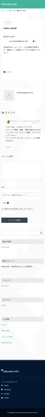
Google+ (7, 394)
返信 (9, 147)
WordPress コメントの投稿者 (19, 121)
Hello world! (5, 247)
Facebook (7, 389)
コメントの (6, 336)
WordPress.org (6, 342)
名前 (2, 187)
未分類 (8, 72)
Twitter (6, 385)
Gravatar (28, 138)
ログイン (4, 324)
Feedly (6, 398)
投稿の (5, 330)
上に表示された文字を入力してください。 (18, 209)
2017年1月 (5, 286)
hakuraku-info (9, 4)
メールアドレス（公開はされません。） (13, 195)
